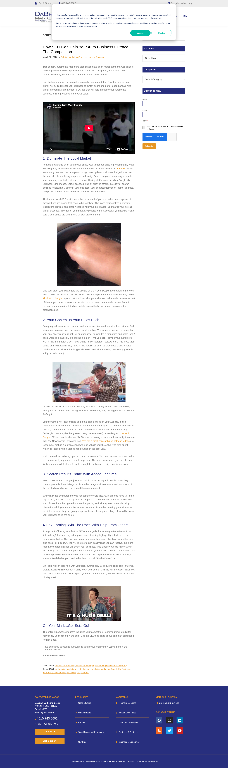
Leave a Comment (96, 57)
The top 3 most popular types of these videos (106, 441)
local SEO (120, 168)
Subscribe (149, 146)
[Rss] (159, 730)
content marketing (85, 669)
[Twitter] (169, 730)
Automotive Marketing (65, 666)
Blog (185, 16)
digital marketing (102, 669)
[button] (187, 16)
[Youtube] (180, 730)
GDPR (145, 121)
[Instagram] (169, 720)
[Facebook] (159, 720)
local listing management (54, 672)
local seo (71, 672)
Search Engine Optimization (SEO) (111, 666)
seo (78, 672)
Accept (140, 33)
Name (145, 99)
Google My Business (120, 669)
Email (145, 110)
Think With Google (52, 298)
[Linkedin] (180, 720)
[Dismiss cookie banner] (157, 10)
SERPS (85, 672)
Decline (161, 33)
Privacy (131, 761)
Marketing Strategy (85, 666)
